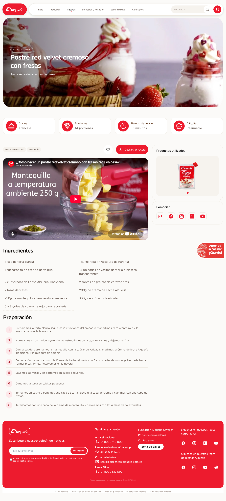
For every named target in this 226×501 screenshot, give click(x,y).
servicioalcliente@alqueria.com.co (121, 461)
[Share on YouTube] (203, 216)
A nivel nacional (105, 437)
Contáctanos (146, 440)
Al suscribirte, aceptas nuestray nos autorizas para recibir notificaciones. (47, 459)
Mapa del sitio (61, 492)
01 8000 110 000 (111, 441)
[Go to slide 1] (188, 193)
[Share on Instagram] (181, 216)
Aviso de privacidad (114, 492)
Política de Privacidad (52, 458)
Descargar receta (135, 149)
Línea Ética (102, 467)
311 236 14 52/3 (110, 451)
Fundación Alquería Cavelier (155, 429)
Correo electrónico (106, 457)
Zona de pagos (150, 446)
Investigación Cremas (136, 492)
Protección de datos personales (86, 492)
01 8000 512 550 (111, 471)
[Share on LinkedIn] (192, 216)
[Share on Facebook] (171, 216)
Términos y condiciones (160, 492)
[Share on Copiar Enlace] (160, 216)
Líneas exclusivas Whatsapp (113, 447)
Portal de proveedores (152, 435)
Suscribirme (78, 451)
